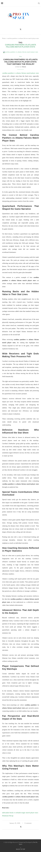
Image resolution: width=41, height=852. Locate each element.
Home (4, 38)
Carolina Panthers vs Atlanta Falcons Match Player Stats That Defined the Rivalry (20, 61)
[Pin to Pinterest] (23, 827)
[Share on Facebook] (18, 827)
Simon (24, 67)
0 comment (28, 823)
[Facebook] (17, 29)
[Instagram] (23, 29)
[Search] (39, 3)
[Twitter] (20, 29)
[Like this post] (15, 827)
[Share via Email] (25, 827)
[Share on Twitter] (21, 827)
